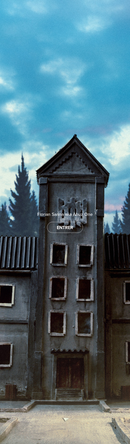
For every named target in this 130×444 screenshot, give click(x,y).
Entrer (65, 227)
